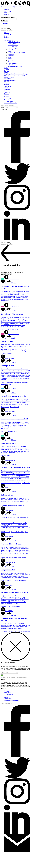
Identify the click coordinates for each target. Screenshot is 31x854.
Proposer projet (8, 698)
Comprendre (7, 11)
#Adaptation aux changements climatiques (12, 483)
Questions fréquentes (10, 80)
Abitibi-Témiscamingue (14, 42)
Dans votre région (9, 40)
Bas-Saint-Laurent (12, 43)
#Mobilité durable (14, 407)
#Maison (8, 455)
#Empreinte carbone (13, 329)
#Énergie (13, 532)
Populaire (9, 274)
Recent (3, 274)
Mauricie (10, 58)
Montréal (10, 61)
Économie (7, 91)
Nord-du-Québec (12, 63)
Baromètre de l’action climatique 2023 (14, 75)
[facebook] (17, 162)
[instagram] (17, 210)
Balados (6, 72)
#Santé (9, 384)
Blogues (6, 71)
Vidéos (6, 68)
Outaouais (10, 65)
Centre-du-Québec (13, 46)
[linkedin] (17, 239)
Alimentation (7, 83)
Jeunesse (6, 14)
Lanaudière (11, 54)
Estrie (9, 51)
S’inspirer (6, 9)
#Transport (4, 631)
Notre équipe (7, 98)
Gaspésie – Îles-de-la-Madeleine (16, 52)
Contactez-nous (8, 101)
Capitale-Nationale (13, 45)
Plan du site (7, 697)
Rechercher (4, 20)
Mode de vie (7, 86)
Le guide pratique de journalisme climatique (16, 74)
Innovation (7, 89)
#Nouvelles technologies (19, 580)
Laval (9, 57)
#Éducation (27, 483)
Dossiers (6, 69)
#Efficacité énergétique (22, 532)
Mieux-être (7, 92)
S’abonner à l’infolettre (10, 103)
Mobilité (6, 84)
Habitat (6, 87)
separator (6, 81)
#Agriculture (4, 329)
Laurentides (11, 55)
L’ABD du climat (9, 77)
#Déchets (3, 455)
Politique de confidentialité (11, 700)
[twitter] (17, 183)
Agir (5, 12)
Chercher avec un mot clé (8, 17)
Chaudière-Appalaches (14, 48)
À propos (6, 96)
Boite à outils (7, 78)
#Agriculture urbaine (6, 353)
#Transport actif (5, 407)
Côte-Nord (10, 49)
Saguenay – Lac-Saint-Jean (15, 66)
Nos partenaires (8, 100)
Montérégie (11, 60)
